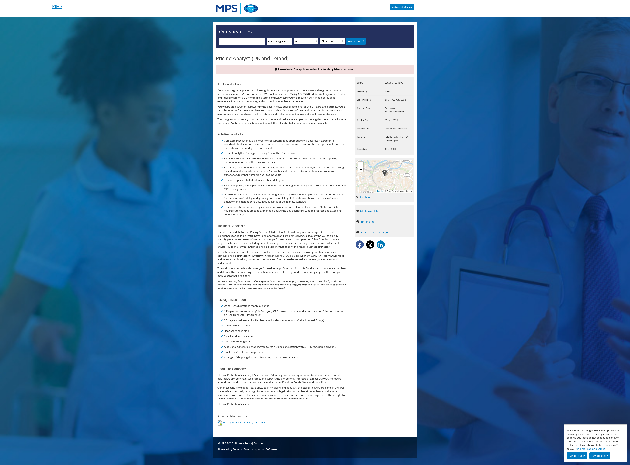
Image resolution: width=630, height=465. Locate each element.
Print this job (367, 221)
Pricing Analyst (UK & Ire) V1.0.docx (244, 422)
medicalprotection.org (402, 7)
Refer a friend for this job (374, 232)
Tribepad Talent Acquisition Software (255, 449)
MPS (237, 8)
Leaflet (380, 191)
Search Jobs (354, 41)
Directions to (366, 197)
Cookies (258, 443)
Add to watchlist (369, 211)
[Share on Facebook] (360, 244)
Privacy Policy (243, 443)
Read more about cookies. (590, 449)
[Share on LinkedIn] (381, 244)
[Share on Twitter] (370, 244)
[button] (384, 173)
